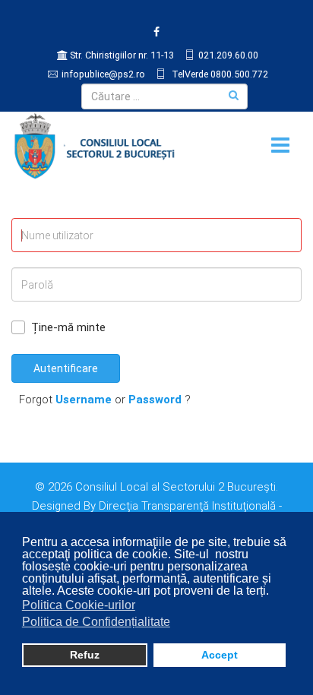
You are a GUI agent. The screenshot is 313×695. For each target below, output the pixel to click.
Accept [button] (219, 655)
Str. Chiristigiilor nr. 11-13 (122, 55)
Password (155, 399)
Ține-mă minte (68, 327)
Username (83, 399)
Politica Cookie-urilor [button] (78, 605)
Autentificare (65, 368)
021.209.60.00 (228, 55)
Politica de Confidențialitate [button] (96, 621)
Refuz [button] (85, 655)
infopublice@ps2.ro (103, 74)
